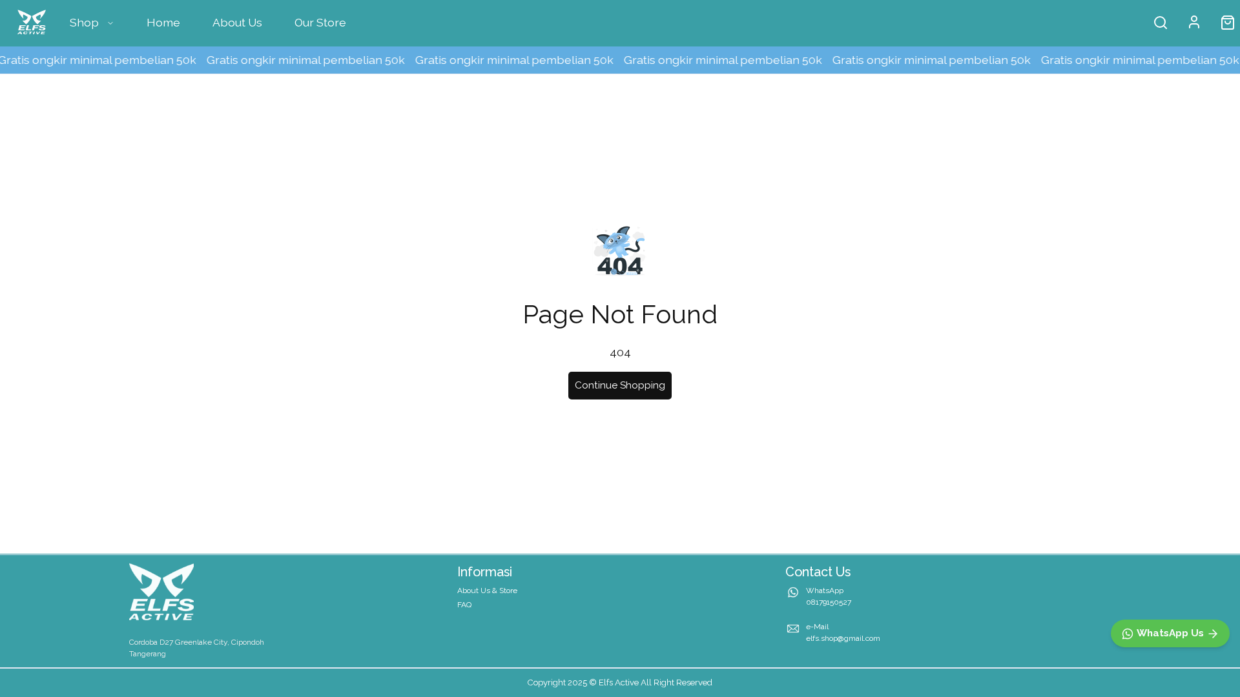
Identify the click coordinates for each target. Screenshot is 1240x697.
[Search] (1160, 22)
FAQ (464, 604)
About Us (237, 22)
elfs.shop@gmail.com (843, 638)
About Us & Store (487, 590)
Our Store (320, 22)
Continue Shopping (620, 385)
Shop (84, 22)
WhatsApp (824, 590)
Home (163, 22)
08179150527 (828, 602)
